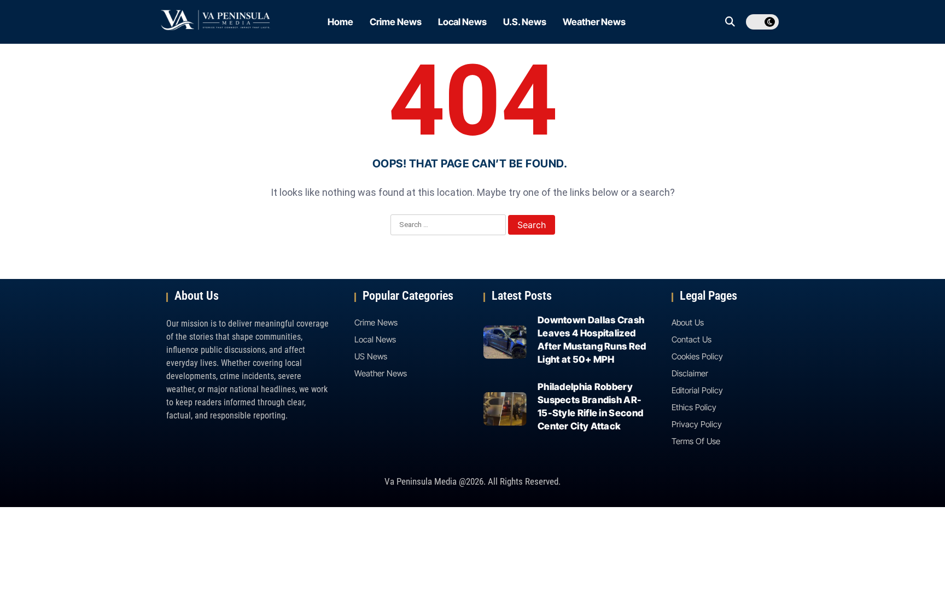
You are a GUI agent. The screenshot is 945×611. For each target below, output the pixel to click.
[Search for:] (448, 225)
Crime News (396, 21)
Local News (462, 21)
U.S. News (524, 21)
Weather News (594, 21)
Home (340, 21)
